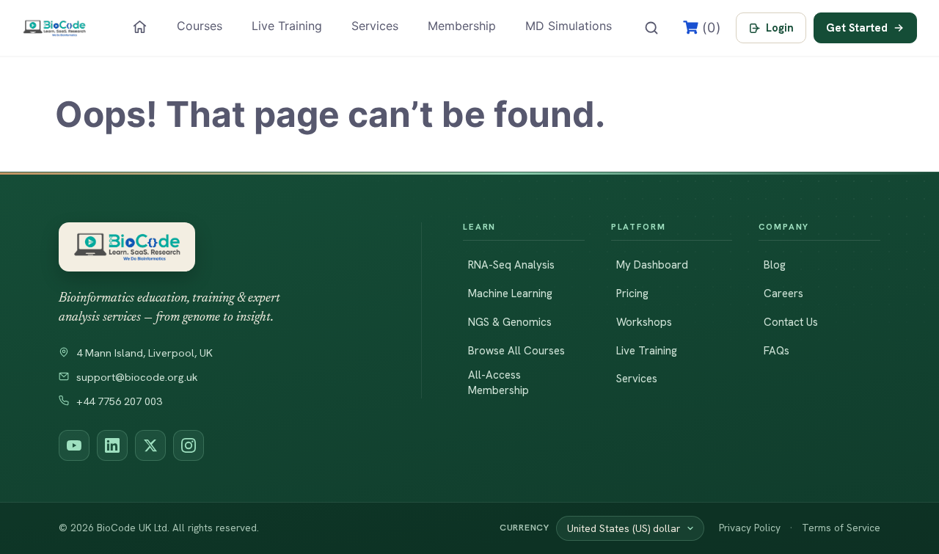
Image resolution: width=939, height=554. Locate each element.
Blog (775, 265)
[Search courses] (651, 28)
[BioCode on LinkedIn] (112, 445)
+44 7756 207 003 (119, 401)
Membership (462, 25)
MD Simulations (568, 25)
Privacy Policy (750, 527)
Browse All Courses (516, 350)
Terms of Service (841, 527)
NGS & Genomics (510, 322)
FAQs (776, 350)
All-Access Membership (498, 383)
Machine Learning (510, 293)
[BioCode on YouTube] (74, 445)
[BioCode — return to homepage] (219, 246)
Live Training (287, 25)
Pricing (632, 293)
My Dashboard (652, 265)
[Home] (139, 26)
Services (374, 25)
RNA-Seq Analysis (511, 265)
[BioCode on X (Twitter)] (150, 445)
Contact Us (791, 322)
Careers (783, 293)
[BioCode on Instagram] (188, 445)
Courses (199, 25)
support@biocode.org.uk (137, 377)
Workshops (644, 322)
